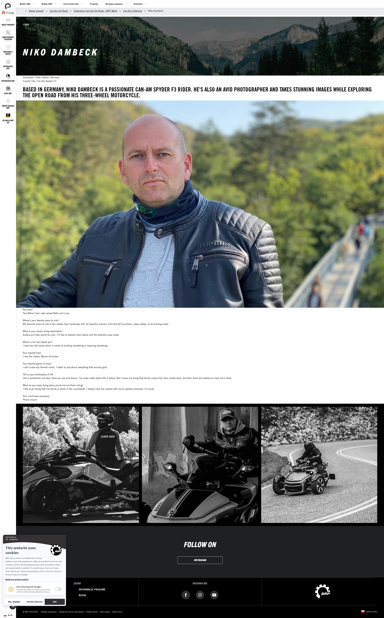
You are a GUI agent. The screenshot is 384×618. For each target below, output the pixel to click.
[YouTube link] (214, 595)
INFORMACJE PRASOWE (92, 589)
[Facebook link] (186, 595)
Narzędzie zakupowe (114, 4)
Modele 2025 (47, 4)
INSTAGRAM (200, 560)
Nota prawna (105, 611)
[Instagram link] (200, 595)
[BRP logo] (322, 591)
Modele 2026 (25, 4)
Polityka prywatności (49, 611)
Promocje (94, 4)
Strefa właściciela (71, 4)
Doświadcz (138, 4)
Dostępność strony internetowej (71, 611)
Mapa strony (117, 611)
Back (27, 24)
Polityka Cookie (92, 611)
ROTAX (82, 595)
